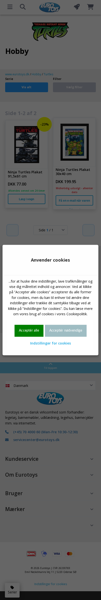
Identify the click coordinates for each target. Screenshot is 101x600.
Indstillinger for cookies (50, 343)
